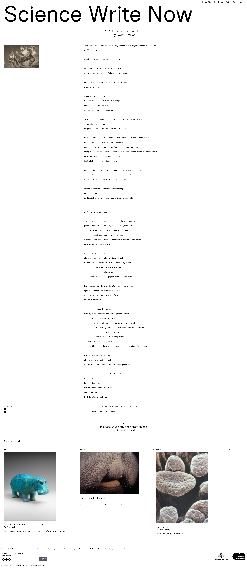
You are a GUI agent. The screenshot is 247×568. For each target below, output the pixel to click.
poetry (75, 449)
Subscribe (237, 2)
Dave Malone (12, 527)
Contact (4, 554)
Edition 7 (7, 449)
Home (204, 2)
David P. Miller (125, 35)
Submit (229, 2)
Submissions (6, 556)
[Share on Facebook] (21, 412)
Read (216, 2)
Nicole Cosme (89, 501)
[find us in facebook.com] (3, 560)
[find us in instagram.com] (6, 560)
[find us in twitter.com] (9, 560)
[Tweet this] (21, 409)
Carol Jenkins (165, 530)
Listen (222, 2)
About (210, 2)
